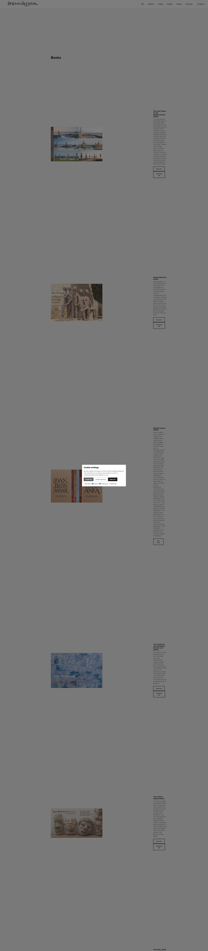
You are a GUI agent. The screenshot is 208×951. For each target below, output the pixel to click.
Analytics (96, 484)
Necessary (88, 484)
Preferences (104, 484)
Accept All (88, 479)
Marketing (113, 484)
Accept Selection (100, 479)
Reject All (113, 479)
